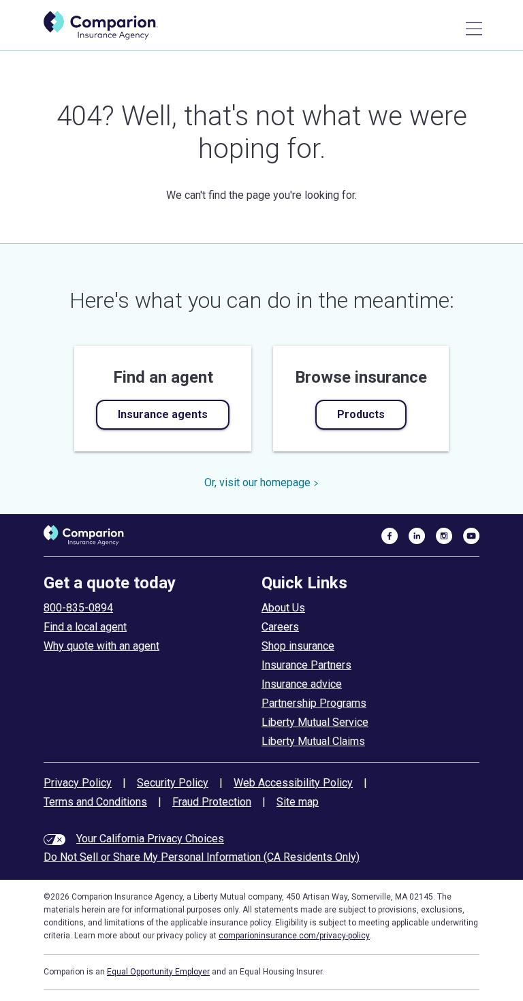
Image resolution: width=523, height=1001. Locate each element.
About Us (283, 607)
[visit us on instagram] (444, 535)
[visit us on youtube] (471, 535)
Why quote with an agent (101, 645)
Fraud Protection (211, 801)
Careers (280, 626)
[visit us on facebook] (389, 535)
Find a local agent (85, 626)
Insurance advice (302, 684)
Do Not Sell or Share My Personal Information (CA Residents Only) (202, 857)
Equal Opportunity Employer (158, 971)
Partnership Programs (314, 703)
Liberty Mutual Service (315, 722)
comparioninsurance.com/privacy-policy (294, 935)
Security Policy (172, 782)
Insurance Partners (306, 664)
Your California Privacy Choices (150, 838)
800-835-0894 (78, 607)
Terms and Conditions (95, 801)
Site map (297, 801)
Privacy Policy (78, 782)
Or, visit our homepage (257, 482)
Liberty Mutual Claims (313, 741)
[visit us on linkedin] (417, 535)
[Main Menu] (474, 28)
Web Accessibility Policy (293, 782)
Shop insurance (298, 645)
